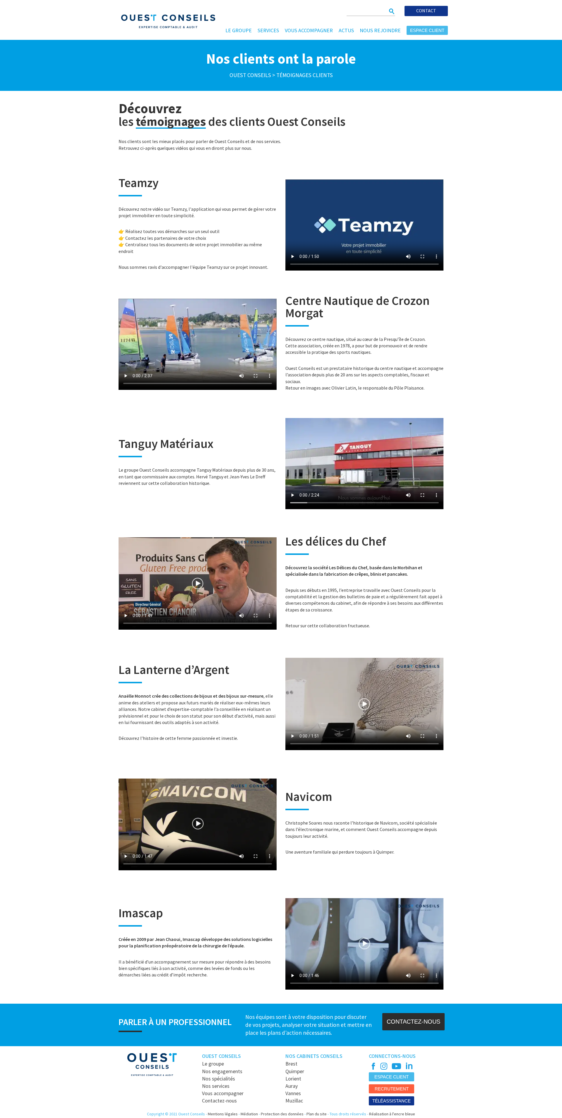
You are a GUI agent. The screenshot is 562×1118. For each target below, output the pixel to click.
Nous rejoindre (380, 30)
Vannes (293, 1093)
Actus (346, 30)
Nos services (215, 1086)
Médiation (249, 1114)
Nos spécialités (218, 1078)
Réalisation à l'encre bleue (392, 1114)
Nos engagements (222, 1071)
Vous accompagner (309, 30)
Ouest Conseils (250, 75)
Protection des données (282, 1114)
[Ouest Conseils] (164, 20)
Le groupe (238, 30)
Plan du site (316, 1114)
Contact (426, 10)
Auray (291, 1086)
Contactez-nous (219, 1100)
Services (268, 30)
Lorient (293, 1078)
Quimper (294, 1071)
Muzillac (294, 1100)
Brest (291, 1063)
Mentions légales (223, 1114)
